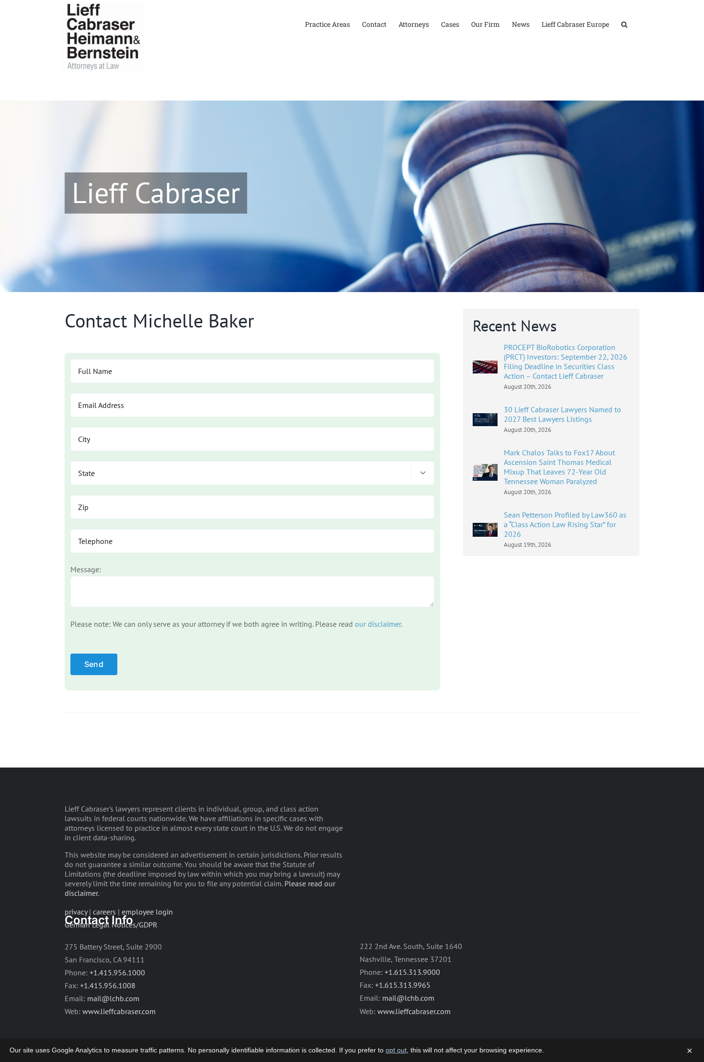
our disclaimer (378, 624)
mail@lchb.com (113, 998)
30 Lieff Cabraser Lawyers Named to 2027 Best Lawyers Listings (562, 414)
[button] (624, 23)
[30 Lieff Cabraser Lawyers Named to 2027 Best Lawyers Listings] (485, 419)
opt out (396, 1050)
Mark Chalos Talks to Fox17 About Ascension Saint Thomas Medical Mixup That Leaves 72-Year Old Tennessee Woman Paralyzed (559, 467)
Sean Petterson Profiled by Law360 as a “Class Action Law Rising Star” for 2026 (565, 524)
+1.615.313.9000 (412, 972)
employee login (147, 911)
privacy (76, 911)
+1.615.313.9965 (403, 985)
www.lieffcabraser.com (119, 1011)
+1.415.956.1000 (117, 972)
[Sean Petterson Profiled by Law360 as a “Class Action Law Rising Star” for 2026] (485, 529)
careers (104, 911)
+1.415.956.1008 (108, 985)
